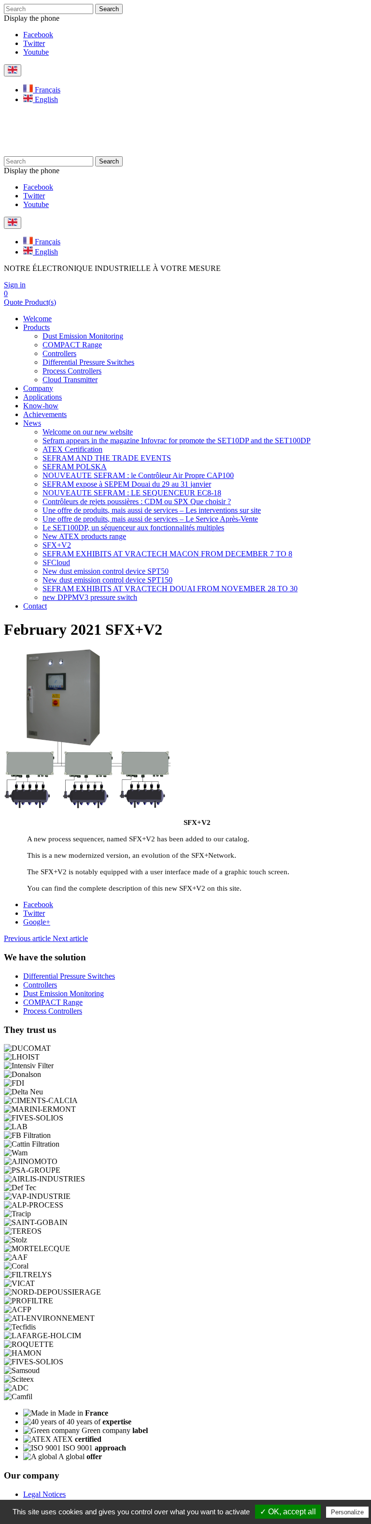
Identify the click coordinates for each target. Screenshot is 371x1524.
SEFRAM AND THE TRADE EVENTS (107, 458)
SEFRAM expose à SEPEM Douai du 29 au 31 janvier (127, 484)
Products (36, 327)
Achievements (45, 414)
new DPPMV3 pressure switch (90, 597)
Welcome (37, 318)
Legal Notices (44, 1494)
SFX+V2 (57, 545)
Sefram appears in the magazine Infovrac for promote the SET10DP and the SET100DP (177, 440)
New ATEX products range (84, 536)
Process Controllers (72, 371)
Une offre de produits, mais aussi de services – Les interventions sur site (152, 510)
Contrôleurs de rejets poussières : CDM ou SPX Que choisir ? (137, 501)
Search (109, 9)
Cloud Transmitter (70, 379)
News (32, 423)
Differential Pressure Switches (88, 362)
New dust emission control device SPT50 (106, 571)
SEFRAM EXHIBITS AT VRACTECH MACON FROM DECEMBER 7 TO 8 (167, 554)
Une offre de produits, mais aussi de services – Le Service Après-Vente (150, 519)
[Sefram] (85, 152)
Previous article (28, 938)
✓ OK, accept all (288, 1512)
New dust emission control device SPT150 (107, 580)
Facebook (38, 34)
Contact (35, 606)
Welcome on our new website (88, 432)
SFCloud (56, 562)
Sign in (15, 285)
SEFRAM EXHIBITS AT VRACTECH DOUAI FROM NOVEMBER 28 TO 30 (170, 588)
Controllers (59, 353)
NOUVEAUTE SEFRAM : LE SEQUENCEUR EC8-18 (132, 493)
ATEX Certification (72, 449)
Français (46, 90)
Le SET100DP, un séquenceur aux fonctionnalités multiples (133, 527)
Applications (42, 397)
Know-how (40, 406)
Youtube (36, 52)
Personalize (347, 1512)
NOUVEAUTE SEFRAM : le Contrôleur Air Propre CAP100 (138, 475)
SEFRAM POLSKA (75, 467)
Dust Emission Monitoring (83, 336)
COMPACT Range (72, 345)
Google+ (36, 922)
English (45, 99)
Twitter (34, 43)
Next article (70, 938)
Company (38, 388)
